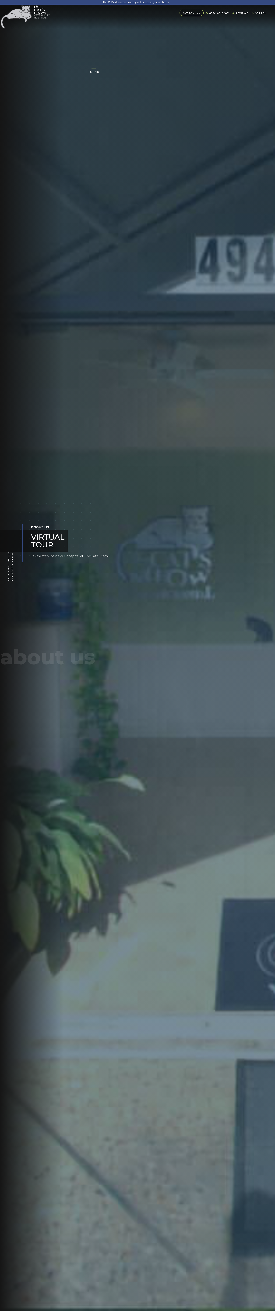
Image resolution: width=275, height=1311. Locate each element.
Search (259, 14)
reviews (240, 14)
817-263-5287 (217, 14)
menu (94, 73)
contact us (191, 12)
